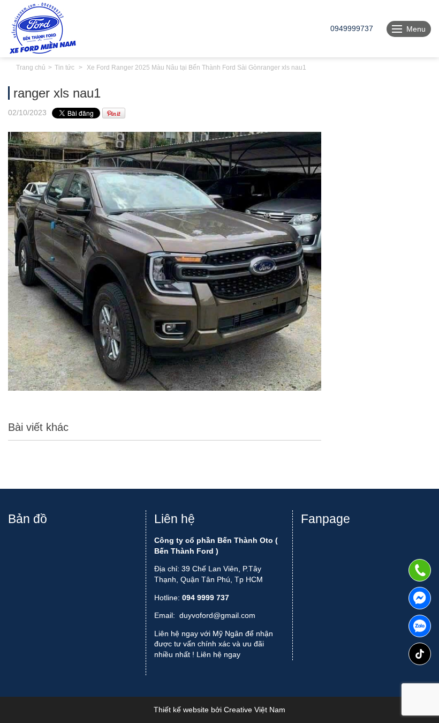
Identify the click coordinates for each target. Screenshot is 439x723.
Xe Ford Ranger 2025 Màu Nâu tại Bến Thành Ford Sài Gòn (174, 67)
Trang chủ (31, 67)
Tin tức (64, 67)
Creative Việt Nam (254, 709)
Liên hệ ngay (218, 654)
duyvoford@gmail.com (217, 615)
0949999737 (419, 626)
